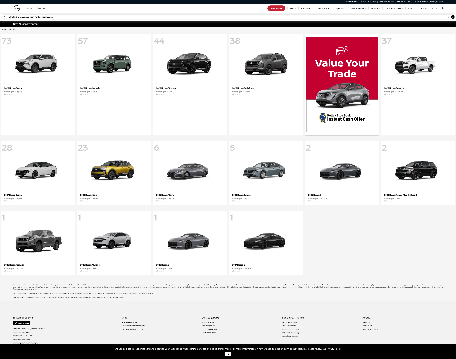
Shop (124, 317)
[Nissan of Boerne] (33, 8)
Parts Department (209, 332)
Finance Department (290, 329)
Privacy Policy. (334, 348)
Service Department (210, 329)
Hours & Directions (370, 329)
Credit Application (289, 322)
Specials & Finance (293, 317)
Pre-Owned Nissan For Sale (132, 329)
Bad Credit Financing (290, 332)
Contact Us (23, 323)
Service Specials (208, 326)
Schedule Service (209, 322)
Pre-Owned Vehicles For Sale (133, 326)
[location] (413, 2)
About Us (366, 322)
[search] (443, 8)
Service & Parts (210, 317)
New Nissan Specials (290, 336)
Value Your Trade (289, 326)
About (366, 317)
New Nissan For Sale (129, 322)
